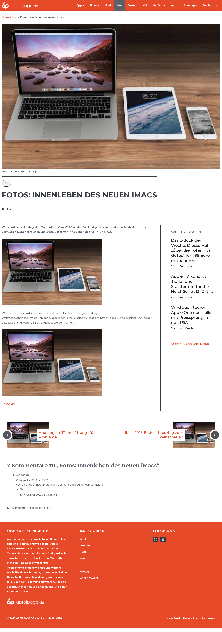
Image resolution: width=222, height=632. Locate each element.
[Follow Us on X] (155, 539)
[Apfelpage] (20, 5)
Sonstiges (190, 5)
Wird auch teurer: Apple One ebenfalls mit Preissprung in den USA (191, 315)
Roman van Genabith (183, 328)
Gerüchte (159, 5)
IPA (82, 552)
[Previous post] (7, 435)
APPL (83, 539)
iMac (9, 209)
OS (145, 5)
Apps (174, 5)
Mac (119, 5)
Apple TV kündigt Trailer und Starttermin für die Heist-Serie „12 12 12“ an (193, 284)
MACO (84, 571)
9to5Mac (8, 404)
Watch (132, 5)
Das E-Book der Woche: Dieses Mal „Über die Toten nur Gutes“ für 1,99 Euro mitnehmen (190, 250)
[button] (217, 5)
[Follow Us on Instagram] (163, 539)
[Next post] (215, 435)
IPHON (84, 545)
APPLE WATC (88, 578)
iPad (108, 5)
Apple (80, 5)
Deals (206, 5)
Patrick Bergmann (181, 266)
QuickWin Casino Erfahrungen (190, 343)
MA (82, 558)
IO (81, 565)
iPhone (94, 5)
